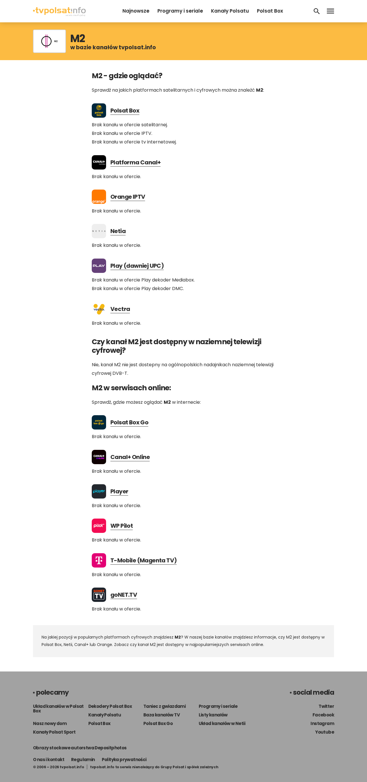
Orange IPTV (127, 197)
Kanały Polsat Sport (54, 732)
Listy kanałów (213, 715)
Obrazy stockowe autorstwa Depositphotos (80, 748)
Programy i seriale (180, 10)
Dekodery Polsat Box (110, 706)
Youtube (324, 732)
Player (119, 491)
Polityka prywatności (124, 760)
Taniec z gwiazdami (164, 706)
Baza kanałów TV (161, 715)
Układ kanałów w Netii (222, 723)
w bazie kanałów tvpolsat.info (113, 47)
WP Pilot (121, 526)
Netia (118, 231)
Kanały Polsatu (230, 10)
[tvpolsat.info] (59, 14)
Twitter (326, 706)
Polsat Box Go (129, 422)
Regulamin (83, 760)
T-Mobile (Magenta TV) (143, 560)
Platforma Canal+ (135, 162)
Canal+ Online (130, 457)
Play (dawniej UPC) (137, 266)
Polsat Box (270, 10)
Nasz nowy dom (50, 723)
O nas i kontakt (48, 760)
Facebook (323, 715)
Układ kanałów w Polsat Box (58, 708)
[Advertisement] (59, 152)
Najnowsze (135, 10)
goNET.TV (123, 595)
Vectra (120, 309)
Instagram (322, 723)
